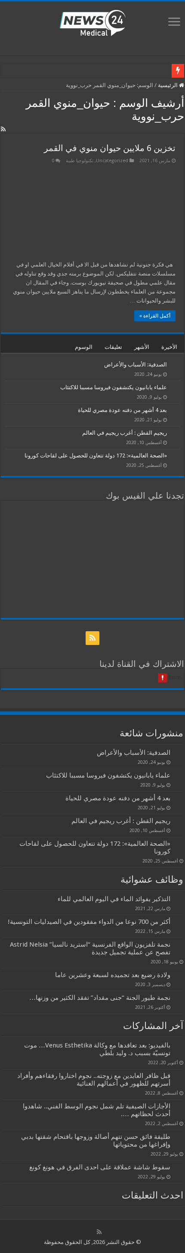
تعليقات (113, 347)
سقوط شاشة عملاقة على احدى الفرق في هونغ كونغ (99, 1167)
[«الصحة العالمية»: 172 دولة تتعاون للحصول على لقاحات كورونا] (175, 456)
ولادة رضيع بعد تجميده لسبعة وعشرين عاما (112, 975)
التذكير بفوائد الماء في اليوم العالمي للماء (114, 899)
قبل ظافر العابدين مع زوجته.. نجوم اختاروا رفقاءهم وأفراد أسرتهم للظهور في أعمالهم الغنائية (93, 1079)
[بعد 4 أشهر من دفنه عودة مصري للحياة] (175, 410)
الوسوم (83, 347)
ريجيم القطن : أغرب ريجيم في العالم (124, 433)
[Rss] (92, 638)
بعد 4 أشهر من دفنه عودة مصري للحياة (122, 410)
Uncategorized (112, 160)
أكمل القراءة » (154, 316)
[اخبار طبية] (92, 22)
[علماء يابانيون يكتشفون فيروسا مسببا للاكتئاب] (175, 388)
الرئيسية (168, 85)
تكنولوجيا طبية (79, 160)
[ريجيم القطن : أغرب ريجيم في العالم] (175, 433)
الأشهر (141, 347)
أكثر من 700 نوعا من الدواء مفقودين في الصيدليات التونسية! (89, 922)
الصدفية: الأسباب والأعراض (135, 364)
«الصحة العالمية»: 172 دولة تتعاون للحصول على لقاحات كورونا (96, 455)
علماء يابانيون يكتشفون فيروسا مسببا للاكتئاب (113, 387)
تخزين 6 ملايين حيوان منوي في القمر (110, 148)
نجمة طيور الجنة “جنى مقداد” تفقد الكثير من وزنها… (99, 998)
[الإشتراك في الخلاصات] (3, 129)
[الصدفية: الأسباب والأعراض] (175, 365)
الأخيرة (169, 347)
